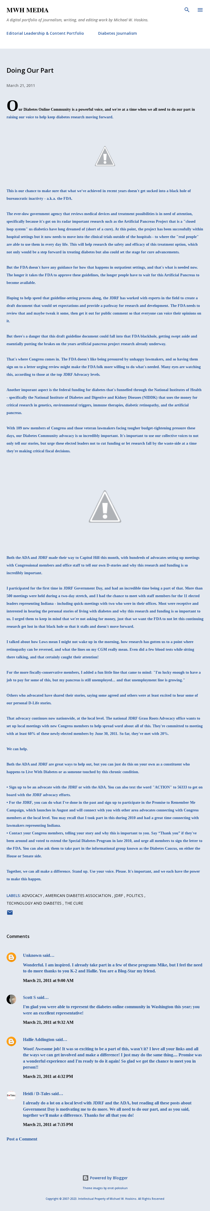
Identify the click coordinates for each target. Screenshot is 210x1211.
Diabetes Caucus (163, 848)
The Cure (74, 903)
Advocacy (32, 895)
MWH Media (28, 9)
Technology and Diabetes (35, 903)
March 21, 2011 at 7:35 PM (48, 1124)
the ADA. (99, 787)
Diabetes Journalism (117, 33)
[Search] (187, 10)
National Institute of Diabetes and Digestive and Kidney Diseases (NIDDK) (96, 397)
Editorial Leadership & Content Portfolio (45, 33)
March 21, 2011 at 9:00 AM (48, 980)
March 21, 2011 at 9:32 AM (48, 1022)
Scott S (29, 997)
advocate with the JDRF (57, 787)
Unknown (32, 955)
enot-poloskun (117, 1188)
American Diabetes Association (78, 895)
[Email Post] (10, 914)
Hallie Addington (38, 1039)
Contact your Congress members (36, 833)
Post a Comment (22, 1139)
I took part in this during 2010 (110, 818)
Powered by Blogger (108, 1177)
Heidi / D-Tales (36, 1093)
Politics (135, 895)
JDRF (119, 895)
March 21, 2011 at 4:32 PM (48, 1076)
